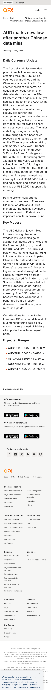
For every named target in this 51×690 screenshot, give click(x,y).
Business (8, 3)
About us (7, 603)
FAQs (13, 477)
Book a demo (37, 477)
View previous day (13, 389)
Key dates (30, 611)
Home (5, 18)
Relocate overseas (11, 574)
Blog (28, 523)
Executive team (10, 633)
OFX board (8, 629)
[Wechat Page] (28, 454)
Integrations (31, 501)
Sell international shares (13, 591)
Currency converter (11, 519)
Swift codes (8, 543)
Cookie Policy (34, 687)
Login (37, 10)
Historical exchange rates (13, 527)
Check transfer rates (11, 531)
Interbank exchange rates (13, 523)
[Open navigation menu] (45, 10)
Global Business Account (13, 491)
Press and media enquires (36, 560)
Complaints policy (10, 615)
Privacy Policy (9, 619)
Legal (6, 607)
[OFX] (8, 10)
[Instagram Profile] (40, 454)
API (28, 556)
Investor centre (32, 603)
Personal (20, 3)
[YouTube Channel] (34, 454)
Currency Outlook (33, 519)
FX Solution (8, 503)
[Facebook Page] (9, 454)
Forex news (31, 527)
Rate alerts (8, 535)
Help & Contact (23, 477)
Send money (8, 560)
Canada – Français (11, 611)
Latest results (32, 607)
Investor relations (33, 615)
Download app (9, 564)
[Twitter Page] (21, 454)
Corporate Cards (10, 499)
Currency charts (10, 539)
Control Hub (8, 507)
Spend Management (34, 491)
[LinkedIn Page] (15, 454)
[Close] (39, 673)
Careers (7, 637)
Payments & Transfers (12, 495)
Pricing (29, 505)
